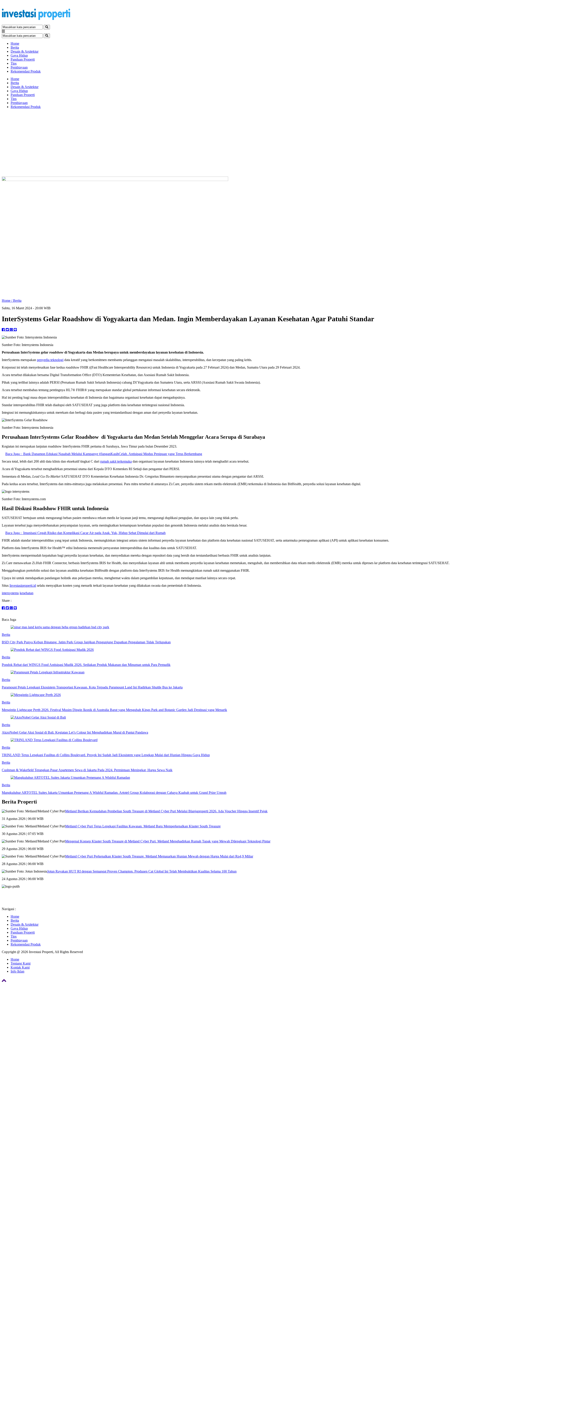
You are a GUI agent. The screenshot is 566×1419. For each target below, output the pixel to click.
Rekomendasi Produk (26, 71)
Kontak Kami (20, 967)
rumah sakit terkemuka (116, 461)
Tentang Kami (21, 963)
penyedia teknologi (50, 360)
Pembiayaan (19, 67)
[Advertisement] (283, 143)
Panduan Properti (23, 59)
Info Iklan (17, 971)
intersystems (10, 593)
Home (15, 43)
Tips (14, 63)
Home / (7, 300)
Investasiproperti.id (23, 585)
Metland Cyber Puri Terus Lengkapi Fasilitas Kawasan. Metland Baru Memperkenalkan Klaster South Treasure (143, 826)
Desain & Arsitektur (24, 51)
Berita (15, 47)
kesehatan (26, 593)
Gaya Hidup (19, 55)
